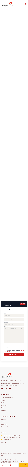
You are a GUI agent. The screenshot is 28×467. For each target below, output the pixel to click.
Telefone (6, 322)
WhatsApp (15, 465)
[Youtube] (10, 388)
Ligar (5, 465)
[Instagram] (2, 388)
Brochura (6, 24)
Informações (23, 465)
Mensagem (6, 326)
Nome (5, 313)
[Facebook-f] (6, 388)
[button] (25, 4)
